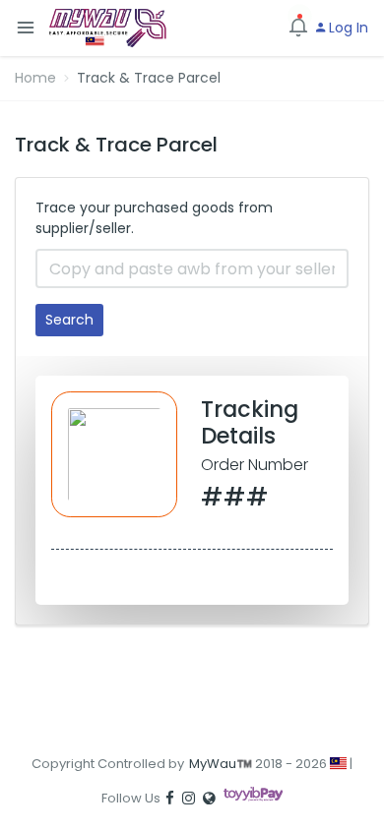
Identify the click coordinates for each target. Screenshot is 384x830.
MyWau (212, 763)
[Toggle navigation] (25, 28)
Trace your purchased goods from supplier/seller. (154, 218)
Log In (346, 27)
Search (69, 319)
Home (35, 78)
